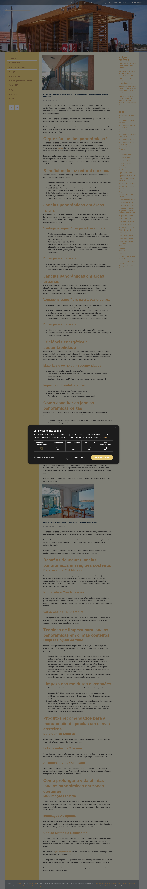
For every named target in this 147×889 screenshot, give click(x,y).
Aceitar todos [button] (102, 457)
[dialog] (73, 444)
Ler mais (103, 437)
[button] (44, 457)
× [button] (116, 428)
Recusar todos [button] (78, 457)
